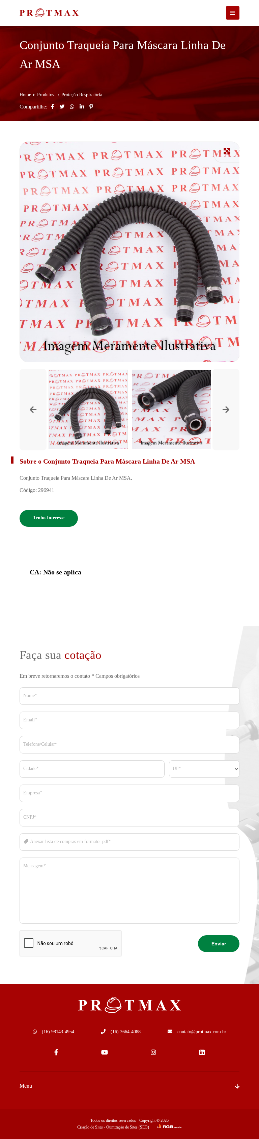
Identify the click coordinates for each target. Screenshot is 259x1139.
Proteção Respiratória (81, 95)
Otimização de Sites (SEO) (127, 1127)
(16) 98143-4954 (58, 1032)
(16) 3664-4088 (126, 1032)
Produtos (46, 95)
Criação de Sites (90, 1127)
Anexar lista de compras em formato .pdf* (70, 841)
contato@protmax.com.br (201, 1032)
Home (25, 95)
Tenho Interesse (48, 518)
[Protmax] (42, 12)
